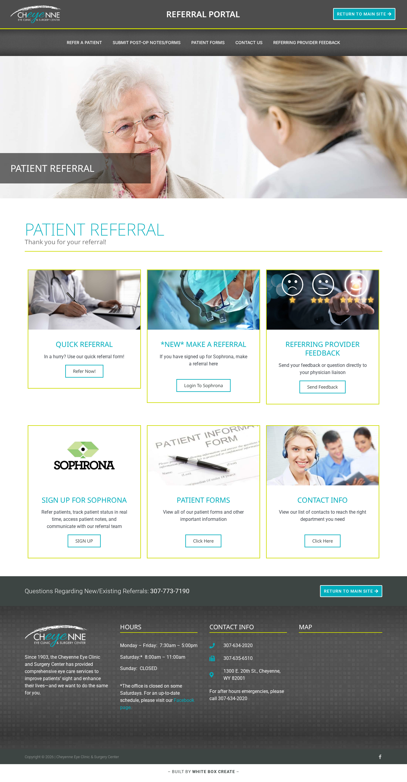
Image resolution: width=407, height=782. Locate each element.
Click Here (203, 541)
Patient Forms (208, 42)
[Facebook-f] (380, 757)
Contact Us (248, 42)
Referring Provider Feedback (306, 42)
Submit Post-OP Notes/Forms (147, 42)
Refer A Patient (84, 42)
